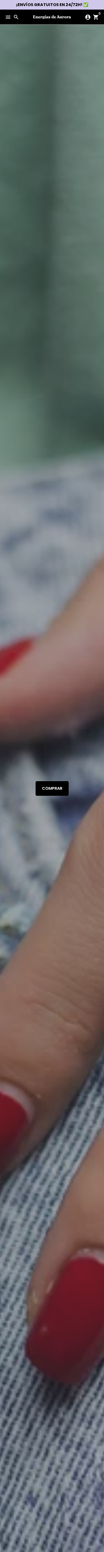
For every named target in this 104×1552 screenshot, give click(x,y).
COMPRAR (52, 788)
